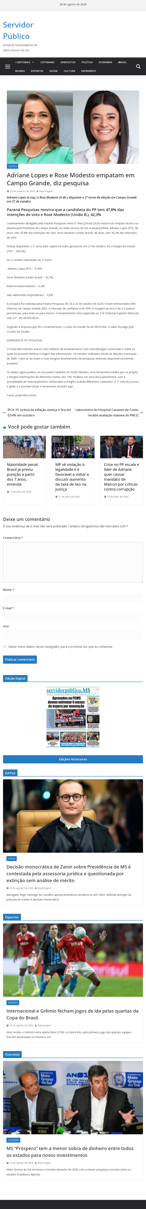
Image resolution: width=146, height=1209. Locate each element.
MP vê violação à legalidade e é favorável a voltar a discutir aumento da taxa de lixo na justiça (72, 477)
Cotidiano (47, 62)
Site (6, 626)
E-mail (8, 608)
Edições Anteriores (73, 759)
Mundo (20, 71)
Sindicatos (67, 62)
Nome (8, 590)
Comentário (13, 538)
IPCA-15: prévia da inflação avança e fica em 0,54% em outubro (39, 412)
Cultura (69, 71)
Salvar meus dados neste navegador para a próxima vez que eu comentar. (60, 647)
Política (87, 62)
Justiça (11, 858)
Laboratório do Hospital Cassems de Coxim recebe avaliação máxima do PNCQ (106, 412)
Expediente (88, 71)
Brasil (122, 62)
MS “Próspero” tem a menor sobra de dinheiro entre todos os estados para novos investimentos (70, 1151)
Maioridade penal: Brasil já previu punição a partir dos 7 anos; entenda (22, 474)
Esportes (37, 71)
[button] (32, 62)
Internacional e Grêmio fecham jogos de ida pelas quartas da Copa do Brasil (72, 1014)
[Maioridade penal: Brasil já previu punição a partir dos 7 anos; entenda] (24, 438)
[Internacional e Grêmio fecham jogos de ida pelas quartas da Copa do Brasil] (73, 960)
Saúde (53, 71)
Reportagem (46, 191)
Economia (105, 62)
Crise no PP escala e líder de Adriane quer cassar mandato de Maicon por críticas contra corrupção (121, 477)
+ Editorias (22, 62)
